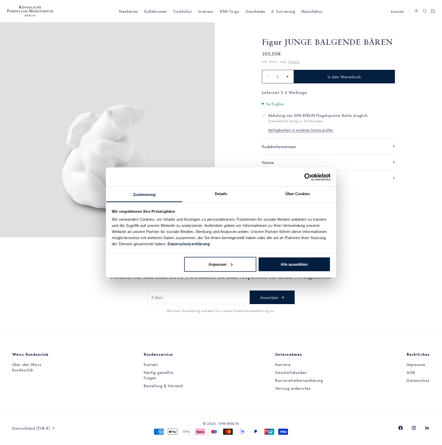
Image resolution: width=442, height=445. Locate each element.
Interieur (206, 11)
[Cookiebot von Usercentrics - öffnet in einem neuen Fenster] (308, 177)
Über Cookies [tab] (297, 194)
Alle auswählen (294, 264)
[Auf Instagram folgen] (413, 427)
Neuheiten (128, 11)
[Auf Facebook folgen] (400, 427)
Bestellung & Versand (163, 385)
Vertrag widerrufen (293, 388)
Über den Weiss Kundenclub (26, 367)
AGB (411, 372)
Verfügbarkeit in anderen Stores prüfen (300, 129)
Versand (294, 61)
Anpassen (217, 264)
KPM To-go (229, 11)
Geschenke (256, 11)
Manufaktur (312, 11)
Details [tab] (221, 194)
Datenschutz (418, 380)
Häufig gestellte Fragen (158, 375)
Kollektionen (156, 11)
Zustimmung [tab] (144, 194)
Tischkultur (182, 11)
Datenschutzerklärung (189, 244)
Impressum (416, 364)
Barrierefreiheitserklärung (299, 380)
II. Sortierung (283, 11)
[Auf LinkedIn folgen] (427, 427)
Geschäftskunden (291, 372)
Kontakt (397, 11)
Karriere (283, 364)
